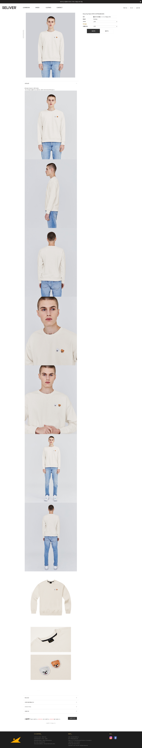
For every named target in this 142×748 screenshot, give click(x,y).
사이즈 (84, 21)
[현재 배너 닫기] (140, 2)
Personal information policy (49, 743)
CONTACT (59, 7)
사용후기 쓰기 (72, 718)
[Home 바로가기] (9, 8)
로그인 (131, 7)
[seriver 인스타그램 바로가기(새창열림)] (110, 737)
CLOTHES (48, 7)
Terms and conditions (38, 743)
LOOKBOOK (26, 7)
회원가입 (125, 7)
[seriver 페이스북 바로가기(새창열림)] (115, 737)
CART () (138, 8)
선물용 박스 (85, 26)
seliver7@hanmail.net (47, 740)
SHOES (37, 7)
